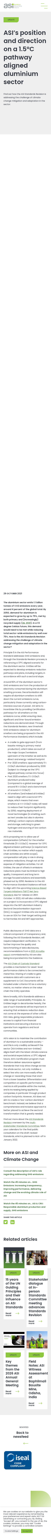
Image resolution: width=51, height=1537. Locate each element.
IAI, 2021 (26, 623)
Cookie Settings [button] (11, 1531)
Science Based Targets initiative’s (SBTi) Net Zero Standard (25, 891)
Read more (8, 1314)
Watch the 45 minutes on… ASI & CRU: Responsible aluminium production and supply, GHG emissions (24, 1207)
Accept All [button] (27, 1531)
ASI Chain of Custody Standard (23, 963)
